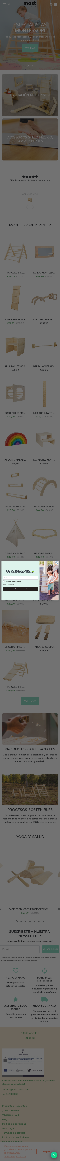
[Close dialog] (56, 562)
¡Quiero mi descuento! (20, 589)
